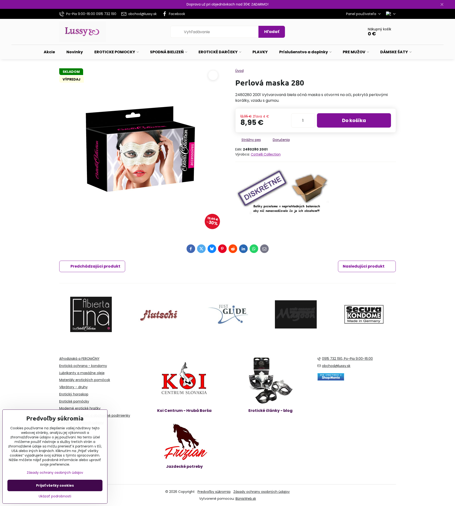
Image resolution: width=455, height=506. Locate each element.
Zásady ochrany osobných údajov (261, 491)
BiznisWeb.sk (246, 498)
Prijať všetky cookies (55, 485)
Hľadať (271, 31)
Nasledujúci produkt (364, 266)
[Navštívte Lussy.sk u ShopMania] (330, 379)
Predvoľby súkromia (214, 491)
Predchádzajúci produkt (95, 266)
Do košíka (354, 120)
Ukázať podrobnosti (55, 496)
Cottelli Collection (266, 154)
